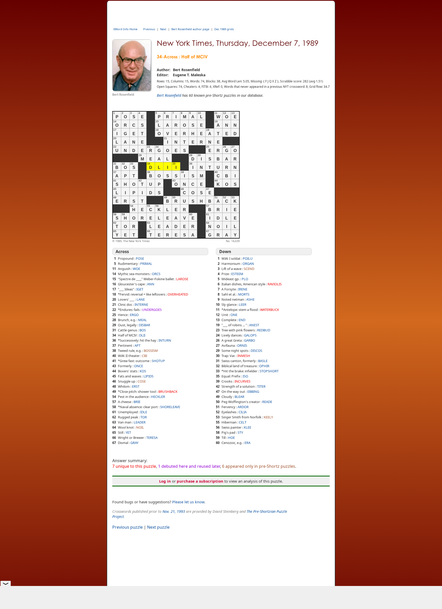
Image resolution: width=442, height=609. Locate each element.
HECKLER (158, 396)
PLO (245, 279)
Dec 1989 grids (224, 29)
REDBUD (263, 330)
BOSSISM (151, 350)
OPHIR (264, 366)
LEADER (140, 422)
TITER (261, 386)
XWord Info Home (125, 29)
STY (240, 432)
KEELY (268, 417)
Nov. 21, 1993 (173, 511)
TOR (143, 417)
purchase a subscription (200, 481)
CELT (242, 422)
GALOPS (250, 335)
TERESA (152, 437)
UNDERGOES (152, 309)
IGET (139, 289)
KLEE (247, 427)
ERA (247, 442)
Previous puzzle (127, 527)
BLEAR (239, 396)
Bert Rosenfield (169, 95)
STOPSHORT (269, 371)
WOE (136, 268)
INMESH (243, 355)
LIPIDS (148, 376)
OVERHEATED (178, 294)
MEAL (142, 320)
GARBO (249, 340)
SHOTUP (158, 360)
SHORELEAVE (170, 407)
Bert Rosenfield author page (190, 29)
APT (137, 345)
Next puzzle (158, 527)
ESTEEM (237, 273)
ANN (150, 284)
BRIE (137, 401)
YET (128, 432)
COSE (142, 381)
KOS (143, 371)
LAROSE (182, 279)
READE (267, 401)
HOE (231, 437)
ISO (245, 376)
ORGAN (248, 263)
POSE (140, 258)
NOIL (140, 427)
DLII (142, 335)
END (242, 320)
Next (163, 29)
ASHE (250, 299)
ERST (135, 386)
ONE (233, 314)
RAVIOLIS (275, 284)
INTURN (165, 340)
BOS (142, 330)
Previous (149, 29)
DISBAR (144, 325)
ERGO (134, 314)
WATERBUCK (269, 309)
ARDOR (243, 407)
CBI (144, 355)
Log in (165, 481)
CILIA (243, 412)
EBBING (253, 391)
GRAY (134, 442)
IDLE (143, 412)
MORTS (243, 294)
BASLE (263, 360)
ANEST (254, 325)
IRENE (242, 289)
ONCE (138, 366)
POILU (248, 258)
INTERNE (141, 304)
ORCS (156, 273)
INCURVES (242, 381)
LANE (141, 299)
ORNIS (242, 345)
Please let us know (188, 501)
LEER (242, 304)
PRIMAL (146, 263)
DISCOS (256, 350)
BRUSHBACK (168, 391)
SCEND (249, 268)
